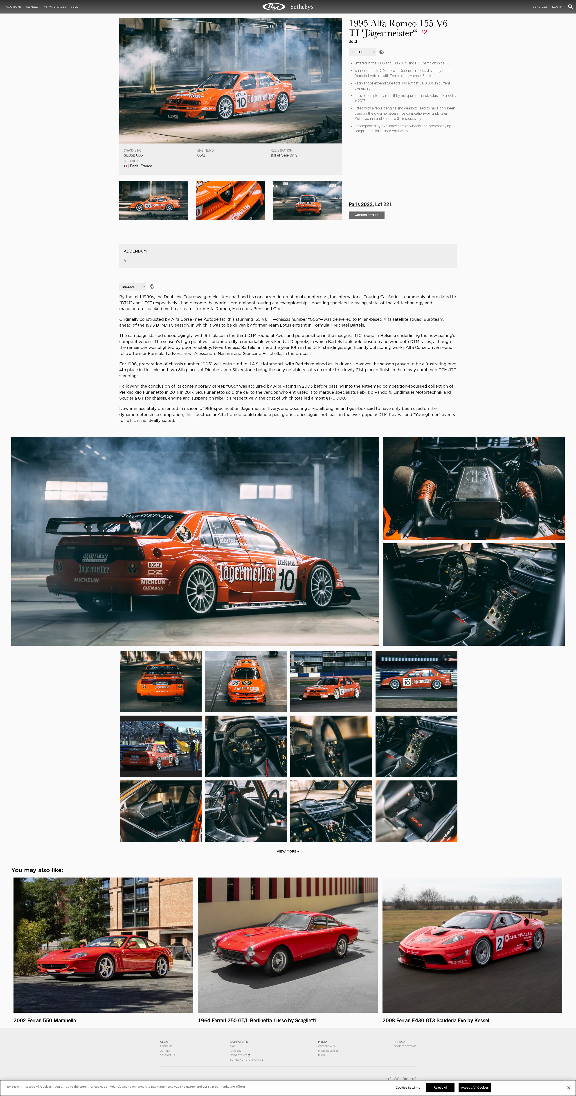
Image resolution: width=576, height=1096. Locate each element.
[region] (288, 1088)
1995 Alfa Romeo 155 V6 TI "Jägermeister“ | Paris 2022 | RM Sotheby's (288, 6)
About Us (166, 1046)
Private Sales (54, 6)
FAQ (232, 1046)
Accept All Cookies (474, 1087)
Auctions (14, 6)
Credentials (326, 1046)
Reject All (440, 1087)
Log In (557, 6)
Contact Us (167, 1055)
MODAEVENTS (239, 1055)
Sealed (32, 6)
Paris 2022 (361, 204)
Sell (74, 6)
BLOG (321, 1055)
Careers (235, 1050)
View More (287, 851)
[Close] (569, 1088)
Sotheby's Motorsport (245, 1059)
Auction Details (366, 215)
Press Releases (328, 1050)
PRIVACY (400, 1041)
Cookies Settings (405, 1046)
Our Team (166, 1050)
